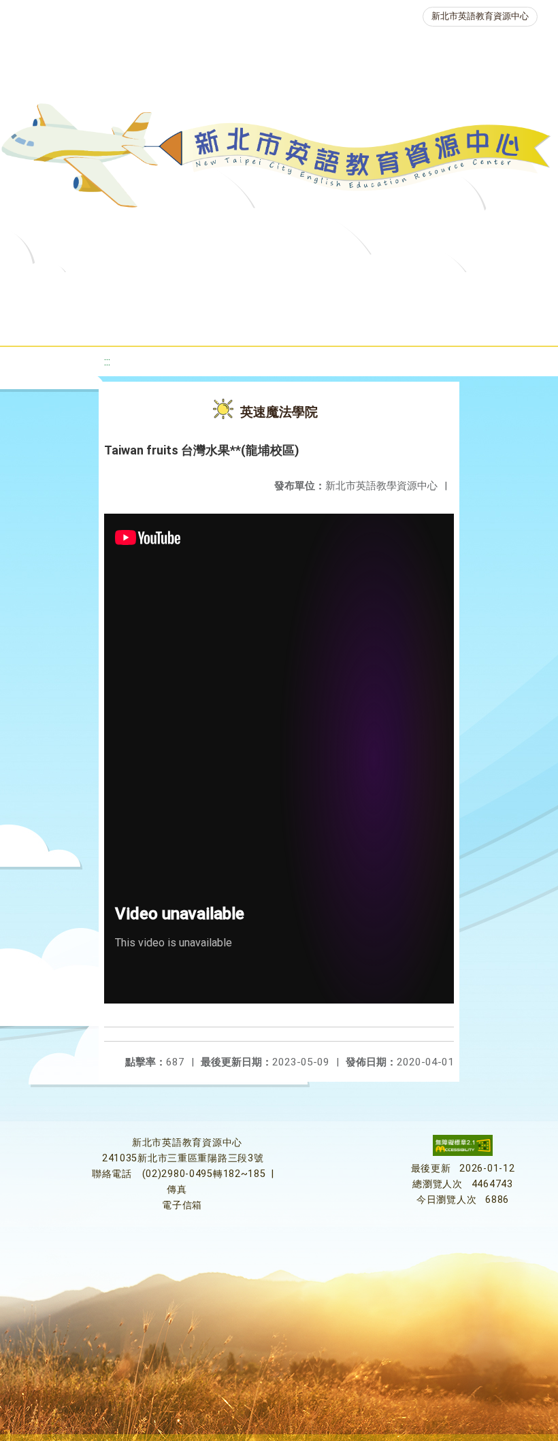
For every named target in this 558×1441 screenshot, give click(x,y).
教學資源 (292, 288)
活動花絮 (479, 322)
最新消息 (154, 288)
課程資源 (215, 288)
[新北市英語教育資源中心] (279, 159)
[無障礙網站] (463, 1153)
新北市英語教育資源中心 (480, 16)
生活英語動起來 (310, 322)
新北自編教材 (379, 288)
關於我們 (76, 288)
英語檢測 (62, 322)
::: (107, 361)
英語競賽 (140, 322)
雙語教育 (401, 322)
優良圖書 (465, 288)
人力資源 (218, 322)
